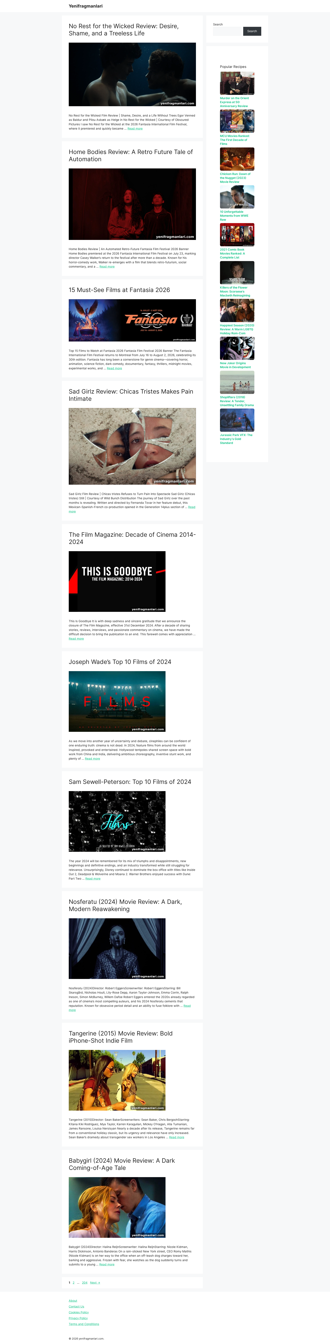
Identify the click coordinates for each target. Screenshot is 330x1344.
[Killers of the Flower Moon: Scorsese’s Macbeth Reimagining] (237, 272)
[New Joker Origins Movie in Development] (237, 348)
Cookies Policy (79, 1312)
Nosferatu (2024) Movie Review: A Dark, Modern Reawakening (125, 905)
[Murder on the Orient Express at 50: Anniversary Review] (237, 83)
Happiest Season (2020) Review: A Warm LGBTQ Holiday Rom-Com (237, 329)
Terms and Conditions (84, 1324)
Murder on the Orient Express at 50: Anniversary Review (234, 102)
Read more (135, 128)
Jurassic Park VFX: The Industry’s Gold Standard (236, 439)
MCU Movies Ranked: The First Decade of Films (235, 140)
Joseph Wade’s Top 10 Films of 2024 (120, 661)
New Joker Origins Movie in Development (235, 365)
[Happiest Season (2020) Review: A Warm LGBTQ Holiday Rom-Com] (237, 310)
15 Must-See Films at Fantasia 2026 (119, 289)
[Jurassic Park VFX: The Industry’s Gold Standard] (237, 420)
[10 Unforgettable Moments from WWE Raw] (237, 196)
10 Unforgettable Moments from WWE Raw (234, 215)
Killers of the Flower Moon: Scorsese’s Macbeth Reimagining (235, 291)
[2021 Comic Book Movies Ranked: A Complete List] (237, 234)
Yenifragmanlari (86, 6)
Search (218, 24)
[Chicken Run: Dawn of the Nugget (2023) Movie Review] (237, 159)
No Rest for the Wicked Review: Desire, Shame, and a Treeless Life (124, 29)
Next (95, 1282)
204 (85, 1282)
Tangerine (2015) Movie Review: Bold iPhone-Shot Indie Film (121, 1037)
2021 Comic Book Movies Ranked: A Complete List (232, 253)
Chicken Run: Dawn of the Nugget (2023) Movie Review (235, 178)
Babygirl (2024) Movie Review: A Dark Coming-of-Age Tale (122, 1164)
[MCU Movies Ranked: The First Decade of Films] (237, 121)
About (73, 1300)
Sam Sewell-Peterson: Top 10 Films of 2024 (130, 781)
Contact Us (76, 1306)
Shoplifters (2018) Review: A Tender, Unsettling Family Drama (237, 401)
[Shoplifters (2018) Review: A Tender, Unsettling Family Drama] (237, 382)
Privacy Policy (78, 1318)
